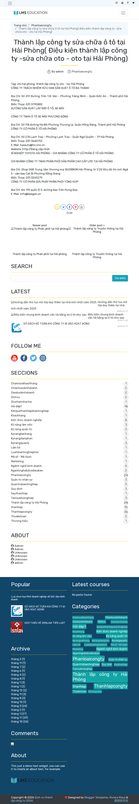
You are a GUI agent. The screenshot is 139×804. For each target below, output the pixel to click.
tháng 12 (16, 690)
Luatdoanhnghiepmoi (24, 452)
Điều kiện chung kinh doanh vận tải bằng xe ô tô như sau (106, 316)
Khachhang (18, 415)
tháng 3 (16, 706)
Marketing (17, 461)
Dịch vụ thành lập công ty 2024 (32, 799)
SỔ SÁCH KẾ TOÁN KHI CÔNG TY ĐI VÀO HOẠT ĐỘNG (56, 323)
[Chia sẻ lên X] (63, 207)
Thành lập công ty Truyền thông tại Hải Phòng (97, 255)
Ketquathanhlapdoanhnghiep (30, 411)
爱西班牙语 (121, 800)
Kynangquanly (20, 443)
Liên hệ (15, 447)
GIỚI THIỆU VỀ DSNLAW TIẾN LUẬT (45, 623)
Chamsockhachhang (24, 383)
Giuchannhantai (21, 401)
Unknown (21, 552)
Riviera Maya (117, 797)
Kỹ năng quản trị (21, 429)
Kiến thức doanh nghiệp (26, 420)
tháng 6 (16, 670)
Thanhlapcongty (21, 511)
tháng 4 (16, 674)
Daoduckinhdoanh (22, 392)
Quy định (17, 488)
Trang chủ (20, 25)
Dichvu (15, 397)
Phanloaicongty (41, 25)
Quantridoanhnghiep (24, 484)
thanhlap (17, 507)
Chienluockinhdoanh (24, 388)
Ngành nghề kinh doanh (26, 466)
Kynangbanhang (21, 433)
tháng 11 (16, 663)
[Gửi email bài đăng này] (57, 207)
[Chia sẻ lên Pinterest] (75, 207)
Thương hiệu (19, 521)
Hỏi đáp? (16, 406)
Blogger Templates (96, 797)
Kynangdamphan (22, 438)
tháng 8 (16, 678)
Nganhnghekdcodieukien (27, 470)
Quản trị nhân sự (22, 479)
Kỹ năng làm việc (21, 424)
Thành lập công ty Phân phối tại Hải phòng (40, 254)
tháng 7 (16, 667)
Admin (19, 545)
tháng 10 (16, 702)
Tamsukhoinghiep (22, 498)
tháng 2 (16, 659)
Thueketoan (18, 516)
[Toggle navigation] (10, 3)
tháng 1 (16, 682)
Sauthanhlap (19, 493)
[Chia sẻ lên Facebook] (69, 207)
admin (19, 562)
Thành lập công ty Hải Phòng (29, 502)
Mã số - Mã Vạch (21, 456)
